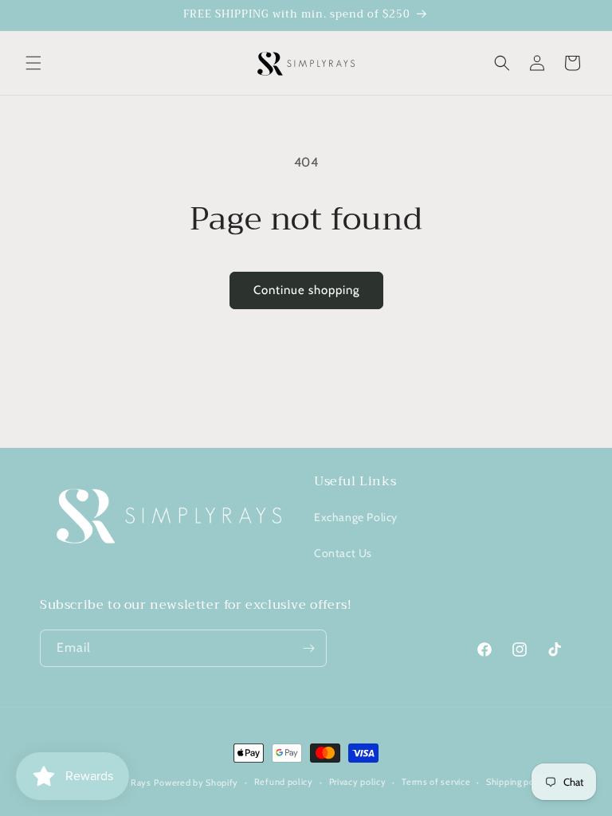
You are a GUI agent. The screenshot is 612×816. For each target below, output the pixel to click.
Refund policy (283, 781)
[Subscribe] (308, 648)
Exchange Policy (356, 517)
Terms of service (436, 781)
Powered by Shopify (196, 782)
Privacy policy (357, 781)
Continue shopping (306, 290)
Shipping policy (518, 781)
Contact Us (343, 553)
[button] (33, 62)
